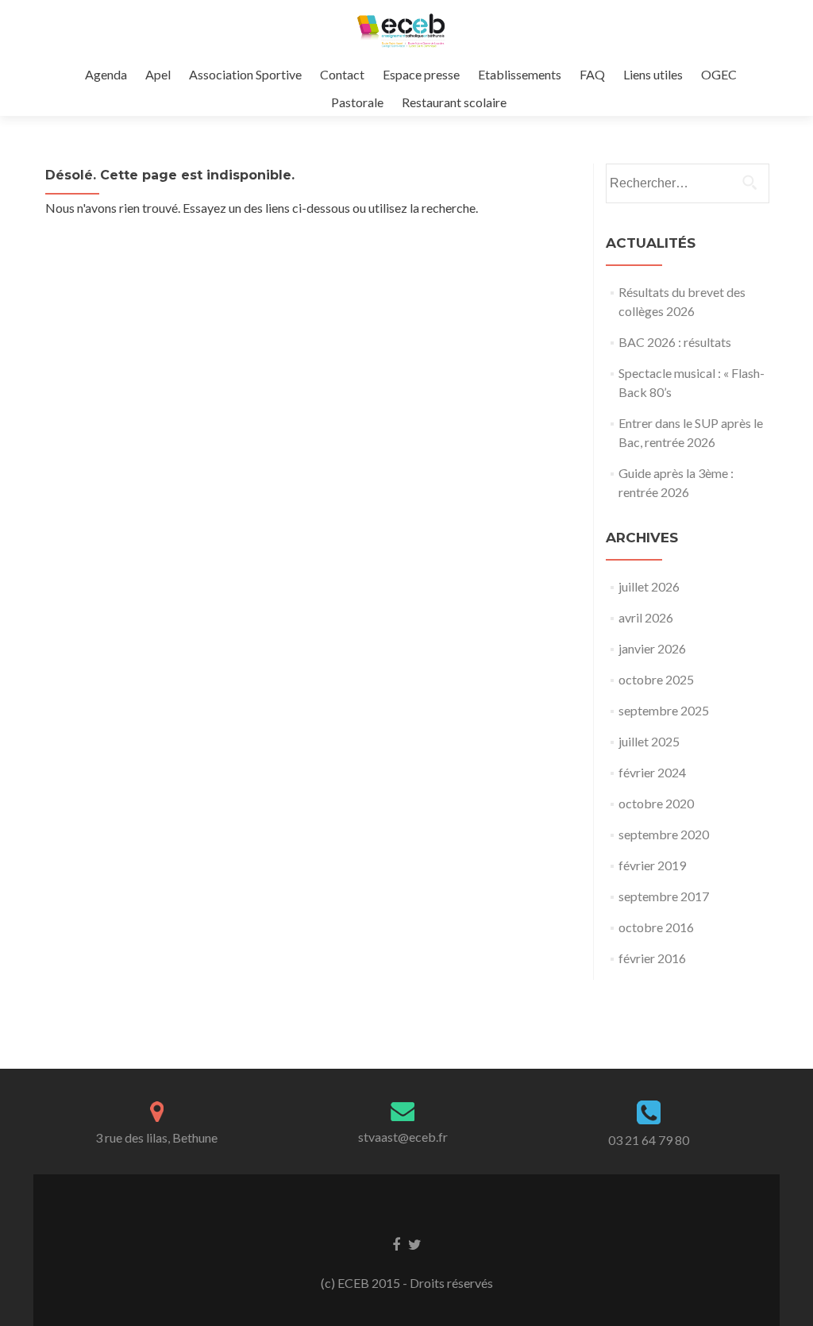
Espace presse (421, 74)
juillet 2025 (649, 741)
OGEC (719, 74)
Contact (342, 74)
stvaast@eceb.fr (403, 1136)
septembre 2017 (663, 896)
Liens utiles (653, 74)
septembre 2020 (663, 834)
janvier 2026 (652, 648)
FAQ (592, 74)
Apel (158, 74)
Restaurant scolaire (454, 102)
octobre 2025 (656, 679)
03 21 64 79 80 (648, 1139)
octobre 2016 (656, 927)
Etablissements (519, 74)
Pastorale (357, 102)
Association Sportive (245, 74)
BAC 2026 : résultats (674, 341)
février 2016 (652, 958)
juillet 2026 (649, 586)
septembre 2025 (663, 710)
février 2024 (652, 772)
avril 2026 (645, 617)
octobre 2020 (656, 803)
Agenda (106, 74)
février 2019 (652, 865)
